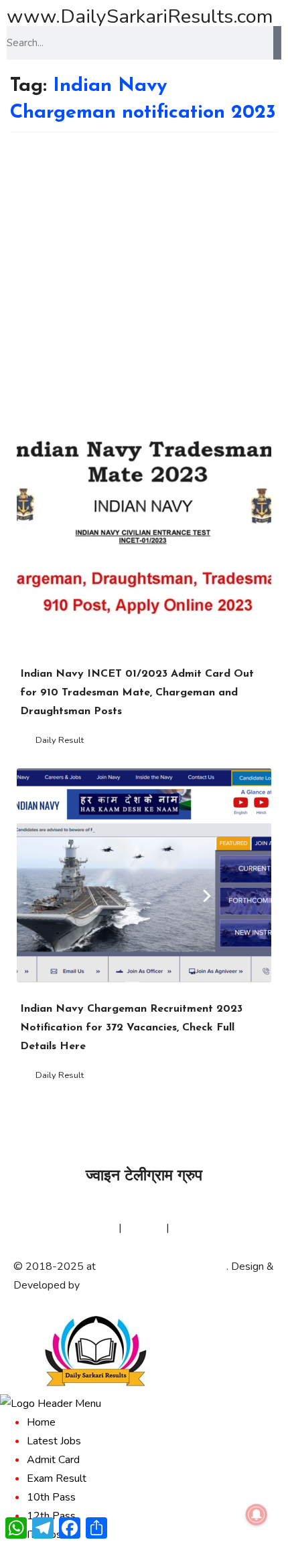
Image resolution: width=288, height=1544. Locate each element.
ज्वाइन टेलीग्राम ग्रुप (144, 1176)
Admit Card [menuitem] (53, 1459)
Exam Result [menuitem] (56, 1478)
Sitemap (144, 1227)
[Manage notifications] (256, 1514)
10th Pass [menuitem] (51, 1497)
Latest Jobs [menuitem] (54, 1441)
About (28, 1227)
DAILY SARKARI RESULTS (162, 1266)
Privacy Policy (84, 1227)
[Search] (277, 43)
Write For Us (202, 1227)
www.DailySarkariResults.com (140, 16)
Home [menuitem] (41, 1422)
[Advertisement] (144, 283)
